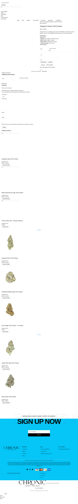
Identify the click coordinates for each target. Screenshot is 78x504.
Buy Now (39, 229)
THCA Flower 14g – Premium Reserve (12, 220)
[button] (5, 227)
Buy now (50, 62)
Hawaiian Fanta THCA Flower (10, 159)
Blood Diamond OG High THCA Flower (12, 192)
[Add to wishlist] (9, 156)
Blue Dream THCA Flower (9, 396)
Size (41, 48)
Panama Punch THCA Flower (10, 258)
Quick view (6, 156)
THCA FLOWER (46, 21)
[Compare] (3, 156)
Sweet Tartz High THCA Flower (10, 363)
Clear (50, 50)
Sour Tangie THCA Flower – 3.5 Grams (12, 325)
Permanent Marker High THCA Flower (12, 292)
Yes (2, 493)
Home (41, 21)
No (5, 493)
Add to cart (43, 62)
